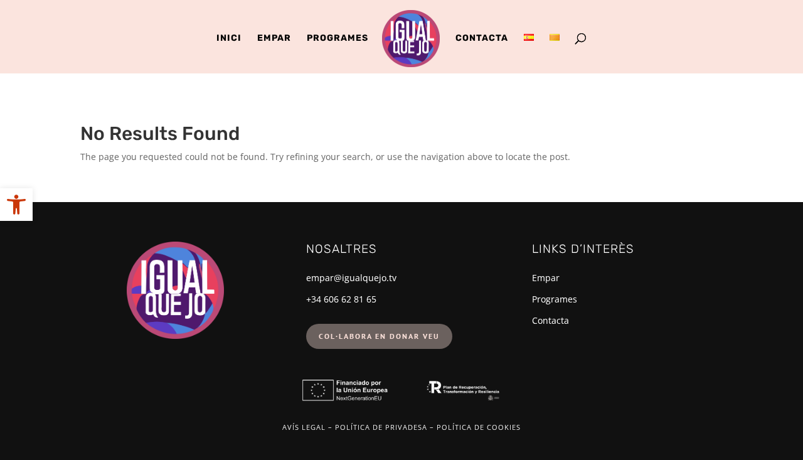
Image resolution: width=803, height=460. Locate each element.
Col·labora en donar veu (379, 336)
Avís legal (304, 427)
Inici (229, 38)
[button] (16, 204)
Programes (337, 38)
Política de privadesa (381, 427)
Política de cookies (479, 427)
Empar (274, 38)
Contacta (481, 38)
